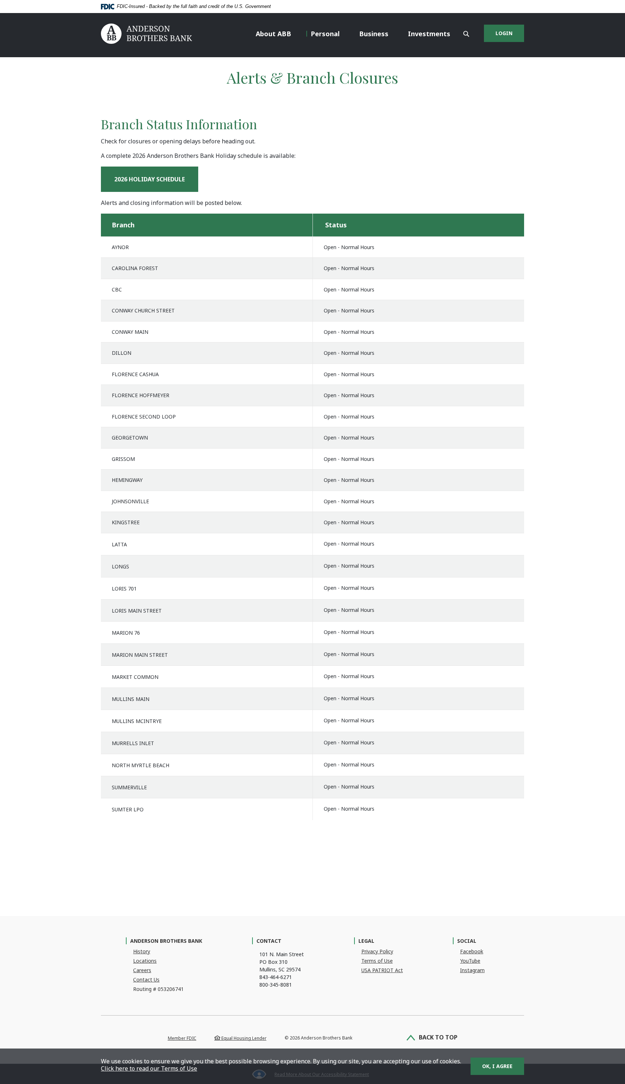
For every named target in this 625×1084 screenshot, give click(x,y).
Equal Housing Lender (243, 1038)
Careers (142, 970)
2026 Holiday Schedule (156, 179)
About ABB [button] (273, 33)
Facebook (471, 951)
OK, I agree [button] (497, 1066)
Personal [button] (325, 33)
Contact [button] (268, 940)
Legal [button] (366, 940)
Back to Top (438, 1037)
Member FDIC (182, 1038)
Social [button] (466, 940)
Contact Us (146, 979)
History (141, 951)
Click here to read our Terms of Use (149, 1068)
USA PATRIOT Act (382, 970)
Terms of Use (377, 960)
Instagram (472, 970)
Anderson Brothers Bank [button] (166, 940)
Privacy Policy (377, 951)
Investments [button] (429, 33)
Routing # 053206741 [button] (158, 989)
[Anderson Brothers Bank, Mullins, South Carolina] (146, 34)
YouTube (470, 960)
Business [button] (373, 33)
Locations (145, 960)
